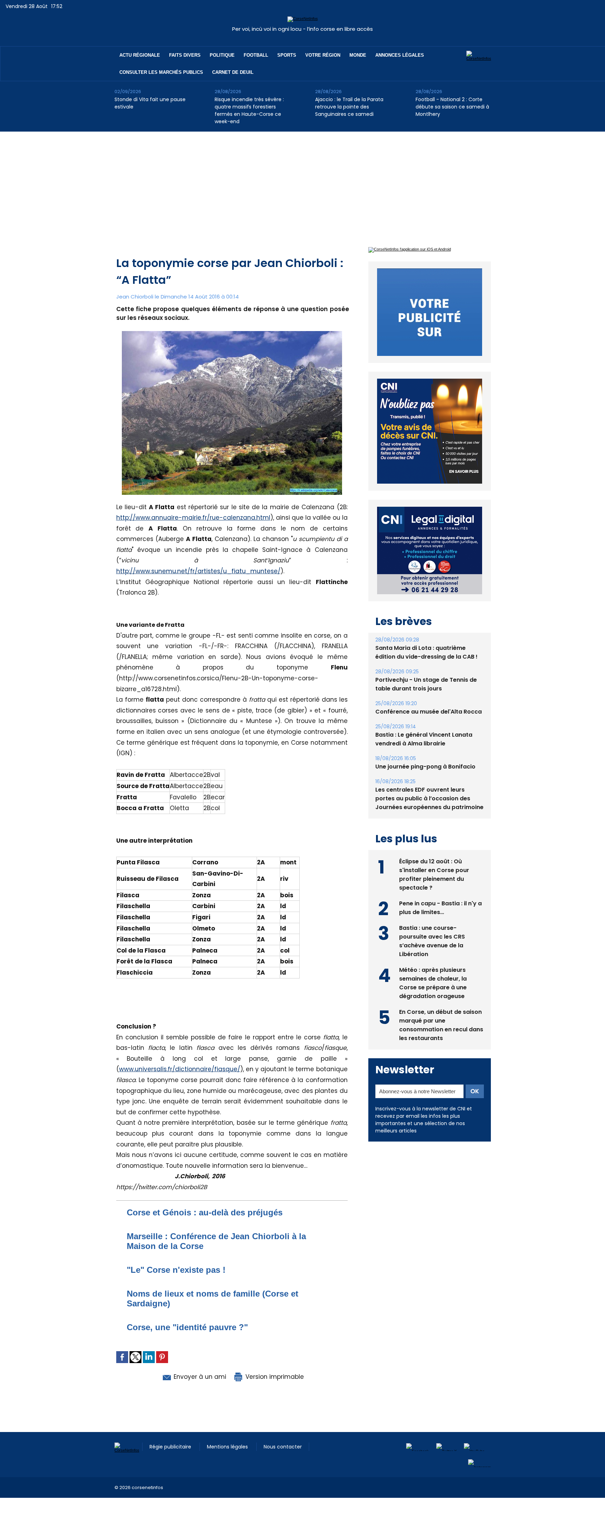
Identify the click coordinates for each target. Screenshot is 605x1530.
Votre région (322, 55)
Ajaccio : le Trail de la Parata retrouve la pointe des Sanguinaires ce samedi (349, 107)
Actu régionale (139, 55)
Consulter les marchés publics (161, 72)
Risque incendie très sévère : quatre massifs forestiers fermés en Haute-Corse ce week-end (249, 110)
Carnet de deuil (232, 72)
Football (256, 55)
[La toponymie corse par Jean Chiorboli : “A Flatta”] (232, 333)
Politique (222, 55)
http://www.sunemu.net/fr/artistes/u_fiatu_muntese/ (198, 571)
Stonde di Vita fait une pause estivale (150, 103)
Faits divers (185, 55)
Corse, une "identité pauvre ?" (187, 1327)
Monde (357, 55)
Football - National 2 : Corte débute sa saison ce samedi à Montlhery (452, 107)
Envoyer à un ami (199, 1377)
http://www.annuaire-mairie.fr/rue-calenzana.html (193, 517)
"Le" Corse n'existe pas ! (176, 1270)
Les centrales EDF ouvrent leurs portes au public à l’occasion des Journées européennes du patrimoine (429, 798)
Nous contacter (283, 1446)
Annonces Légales (399, 55)
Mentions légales (228, 1446)
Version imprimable (274, 1377)
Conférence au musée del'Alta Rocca (428, 712)
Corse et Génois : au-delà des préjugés (205, 1212)
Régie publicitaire (171, 1446)
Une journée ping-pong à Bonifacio (425, 767)
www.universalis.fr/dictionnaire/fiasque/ (179, 1069)
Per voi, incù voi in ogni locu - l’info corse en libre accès (302, 29)
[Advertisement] (302, 184)
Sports (286, 55)
